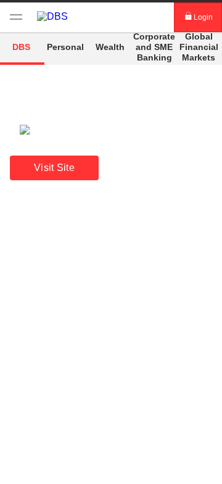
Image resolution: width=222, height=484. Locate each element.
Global (198, 46)
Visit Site (54, 167)
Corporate (154, 46)
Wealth (110, 47)
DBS (21, 47)
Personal (65, 47)
